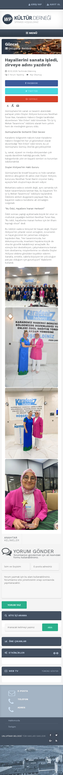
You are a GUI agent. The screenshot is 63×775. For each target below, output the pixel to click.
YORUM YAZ (14, 605)
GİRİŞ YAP (36, 4)
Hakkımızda (14, 720)
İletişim (12, 727)
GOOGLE (33, 99)
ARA (50, 627)
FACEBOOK (32, 83)
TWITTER (33, 91)
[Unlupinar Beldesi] (31, 23)
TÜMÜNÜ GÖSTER (50, 671)
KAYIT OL (55, 4)
